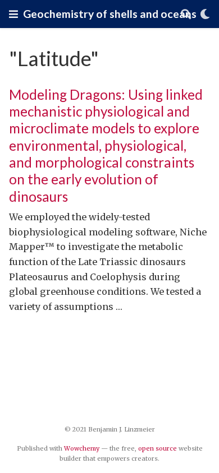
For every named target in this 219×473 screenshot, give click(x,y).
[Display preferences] (205, 14)
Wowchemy (81, 448)
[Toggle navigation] (13, 14)
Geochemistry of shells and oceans (110, 13)
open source (157, 448)
